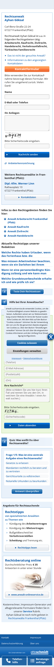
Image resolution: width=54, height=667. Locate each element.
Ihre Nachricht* (13, 385)
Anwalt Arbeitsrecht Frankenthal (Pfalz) (28, 220)
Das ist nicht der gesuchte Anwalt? (26, 55)
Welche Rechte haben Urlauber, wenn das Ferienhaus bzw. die (26, 254)
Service (27, 611)
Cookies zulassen (27, 343)
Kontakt (5, 637)
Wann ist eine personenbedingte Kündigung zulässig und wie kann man (26, 271)
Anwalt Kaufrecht (18, 226)
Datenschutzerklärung (32, 358)
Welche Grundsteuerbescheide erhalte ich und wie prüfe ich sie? (26, 280)
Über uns (34, 643)
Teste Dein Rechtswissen (27, 291)
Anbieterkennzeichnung (21, 163)
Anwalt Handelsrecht (20, 235)
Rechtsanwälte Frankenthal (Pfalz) (27, 618)
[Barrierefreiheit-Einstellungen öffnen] (51, 337)
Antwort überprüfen (27, 491)
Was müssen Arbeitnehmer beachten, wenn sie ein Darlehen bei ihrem (26, 262)
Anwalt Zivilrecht (18, 231)
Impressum (16, 358)
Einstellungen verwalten (27, 351)
